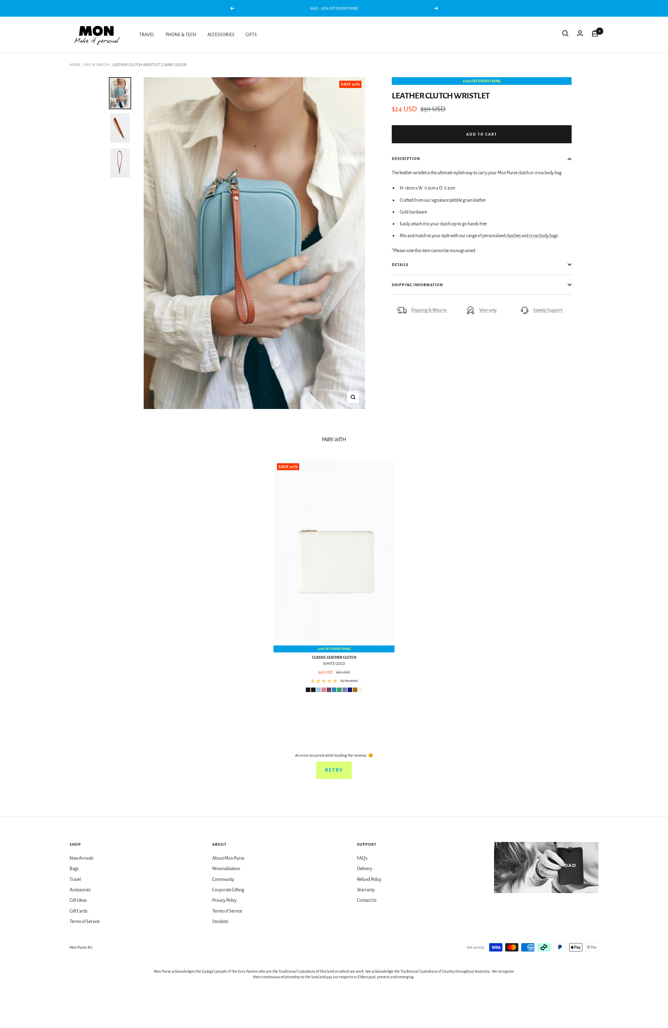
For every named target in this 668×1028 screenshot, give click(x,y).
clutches (513, 235)
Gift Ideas (78, 900)
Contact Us (366, 900)
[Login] (580, 34)
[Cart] (594, 34)
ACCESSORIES (220, 34)
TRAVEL (146, 34)
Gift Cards (78, 911)
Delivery (364, 868)
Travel (75, 879)
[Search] (565, 34)
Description (406, 158)
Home (75, 65)
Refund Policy (369, 879)
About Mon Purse (228, 858)
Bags (74, 868)
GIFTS (251, 34)
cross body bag (542, 235)
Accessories (80, 890)
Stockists (220, 921)
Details (400, 265)
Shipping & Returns (429, 310)
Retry (334, 770)
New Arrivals (81, 858)
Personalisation (226, 868)
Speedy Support (548, 310)
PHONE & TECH (181, 34)
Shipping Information (417, 285)
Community (223, 879)
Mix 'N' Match (96, 65)
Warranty (488, 310)
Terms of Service (85, 921)
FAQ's (362, 858)
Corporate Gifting (228, 890)
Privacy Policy (224, 900)
